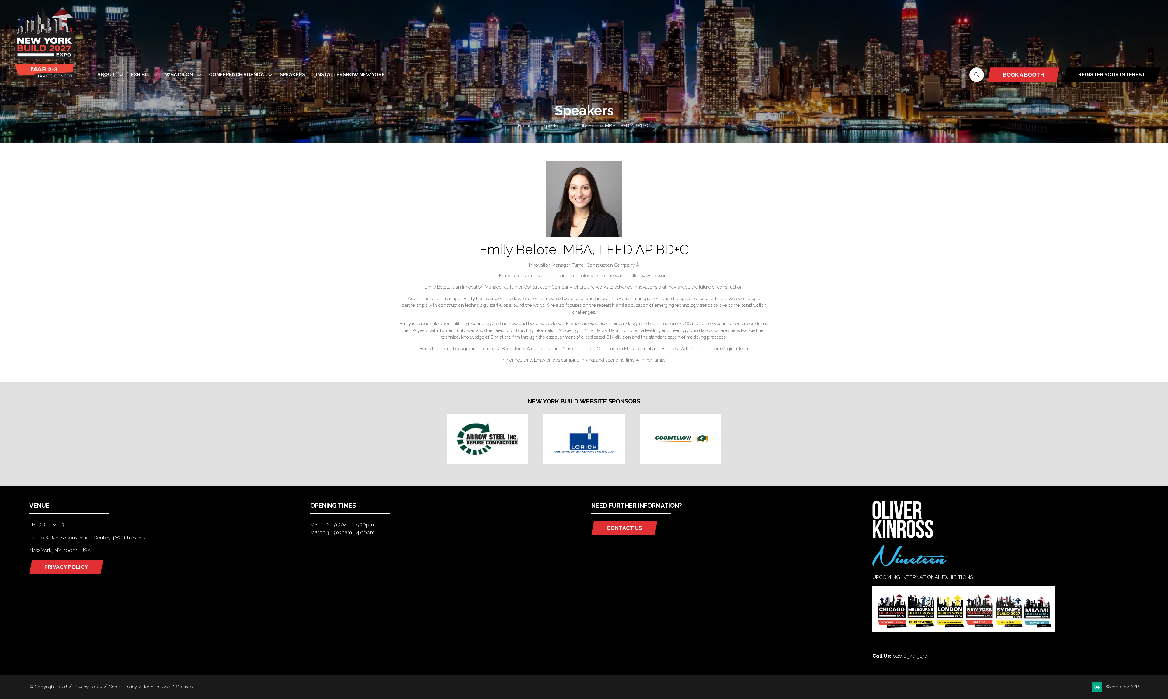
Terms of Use (156, 687)
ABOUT (106, 75)
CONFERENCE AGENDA (236, 75)
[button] (976, 74)
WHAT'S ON (179, 75)
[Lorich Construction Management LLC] (584, 439)
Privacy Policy (88, 687)
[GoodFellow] (680, 439)
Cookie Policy (123, 687)
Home (525, 126)
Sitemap (184, 687)
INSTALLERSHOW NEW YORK (350, 75)
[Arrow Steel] (487, 439)
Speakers (553, 126)
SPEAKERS (292, 75)
